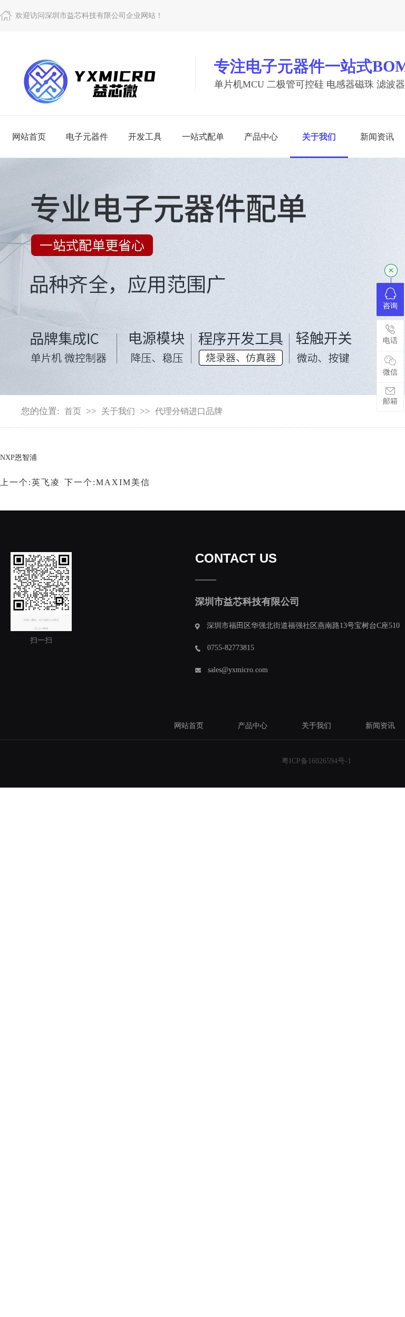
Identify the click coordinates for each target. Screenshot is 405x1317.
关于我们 (319, 136)
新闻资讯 (380, 726)
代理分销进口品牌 (189, 411)
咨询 (390, 306)
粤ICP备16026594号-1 (316, 761)
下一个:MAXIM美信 (107, 482)
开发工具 (145, 136)
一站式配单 (203, 136)
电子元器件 (87, 136)
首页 (72, 411)
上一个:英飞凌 (30, 482)
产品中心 (261, 136)
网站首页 (29, 136)
